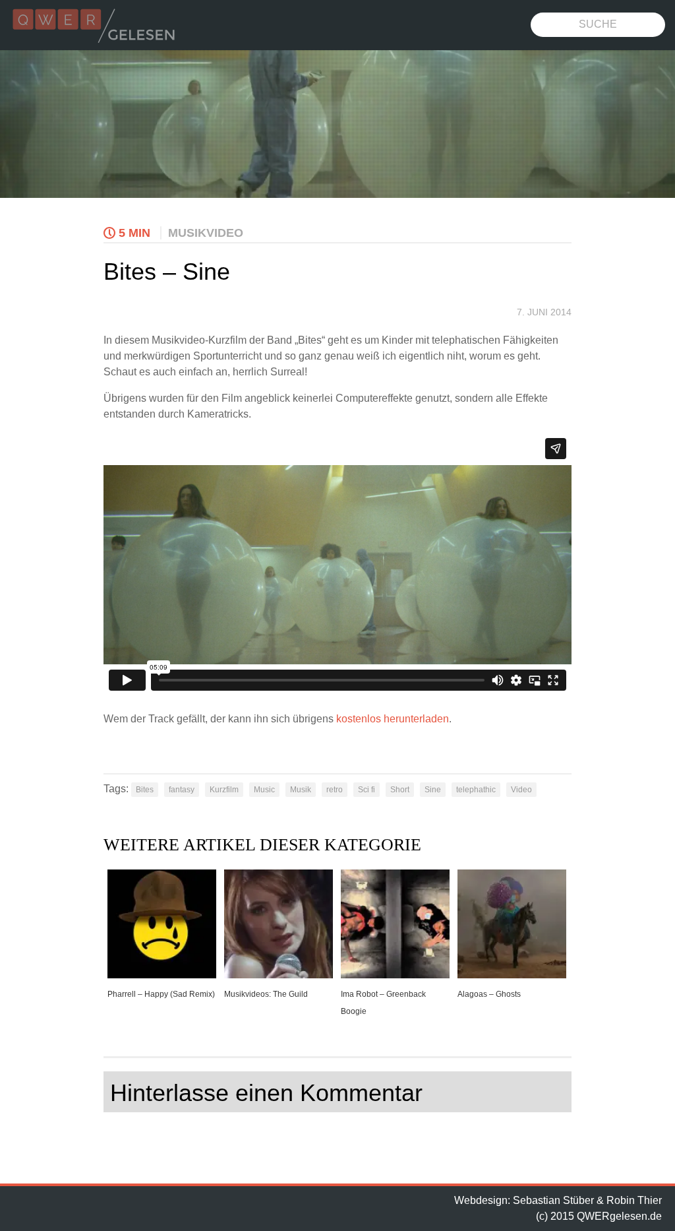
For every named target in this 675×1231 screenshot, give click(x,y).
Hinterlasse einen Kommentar (266, 1092)
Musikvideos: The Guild (266, 994)
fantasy (181, 789)
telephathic (476, 789)
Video (521, 789)
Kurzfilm (224, 789)
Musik (300, 789)
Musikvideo (205, 232)
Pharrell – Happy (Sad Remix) (161, 994)
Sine (433, 789)
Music (264, 789)
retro (334, 789)
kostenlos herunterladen (392, 718)
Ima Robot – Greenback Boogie (383, 1003)
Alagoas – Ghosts (489, 994)
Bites (145, 789)
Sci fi (366, 789)
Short (399, 789)
